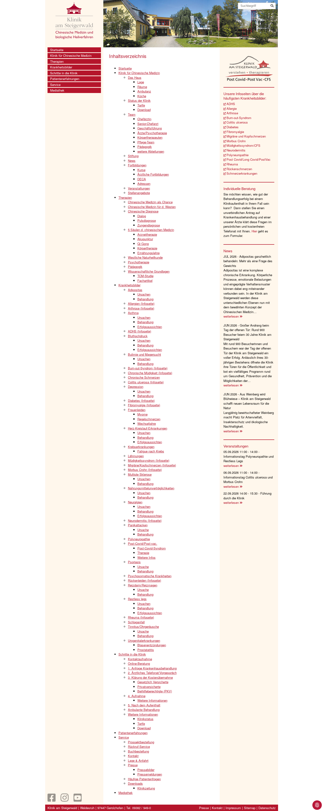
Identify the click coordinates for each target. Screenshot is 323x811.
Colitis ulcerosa (237, 122)
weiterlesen (231, 316)
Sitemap (249, 808)
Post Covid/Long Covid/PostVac (249, 159)
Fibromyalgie (235, 131)
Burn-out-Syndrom (239, 117)
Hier (255, 231)
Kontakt (217, 808)
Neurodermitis (236, 150)
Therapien (57, 61)
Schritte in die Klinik (64, 73)
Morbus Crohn (236, 141)
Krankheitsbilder (61, 67)
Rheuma (232, 164)
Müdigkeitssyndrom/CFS (243, 145)
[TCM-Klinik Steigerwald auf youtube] (78, 800)
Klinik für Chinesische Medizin (71, 55)
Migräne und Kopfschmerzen (246, 136)
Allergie (232, 108)
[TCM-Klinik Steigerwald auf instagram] (65, 800)
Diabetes (233, 127)
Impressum (233, 808)
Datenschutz (267, 808)
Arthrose (232, 113)
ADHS (231, 104)
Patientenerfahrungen (64, 78)
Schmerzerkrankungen (242, 173)
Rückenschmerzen (239, 169)
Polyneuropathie (238, 155)
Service (55, 84)
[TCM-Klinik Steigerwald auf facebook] (52, 800)
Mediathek (57, 90)
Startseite (56, 50)
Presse (204, 808)
